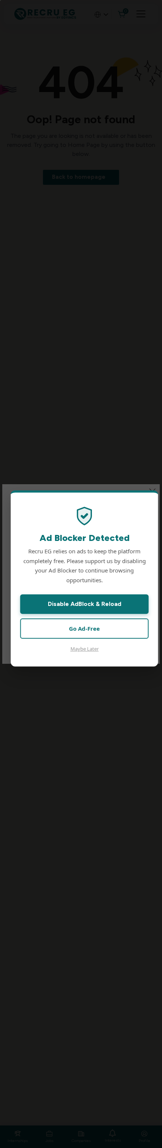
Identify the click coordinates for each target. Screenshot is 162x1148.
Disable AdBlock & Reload (84, 604)
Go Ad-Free (84, 629)
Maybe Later (84, 649)
